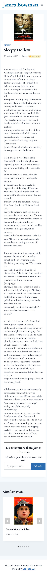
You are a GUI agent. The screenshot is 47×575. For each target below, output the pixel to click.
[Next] (39, 521)
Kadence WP (28, 569)
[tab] (18, 546)
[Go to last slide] (7, 521)
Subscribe (38, 466)
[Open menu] (41, 5)
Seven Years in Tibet (18, 529)
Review (7, 45)
